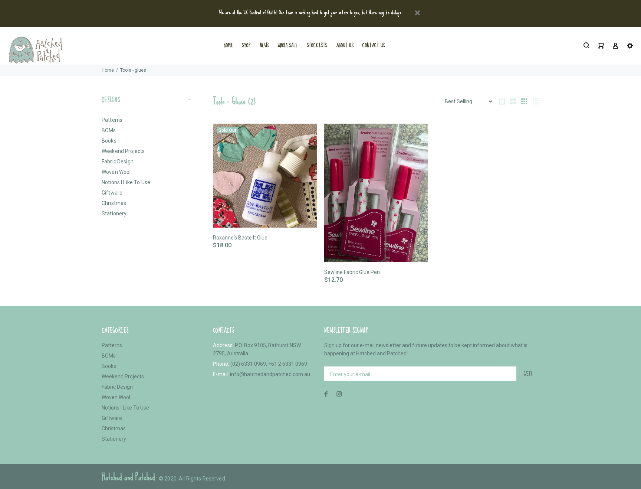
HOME (228, 45)
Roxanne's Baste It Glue (240, 238)
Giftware (112, 193)
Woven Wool (116, 172)
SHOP (246, 45)
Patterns (112, 120)
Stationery (114, 213)
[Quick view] (304, 135)
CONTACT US (373, 45)
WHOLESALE (288, 45)
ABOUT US (345, 45)
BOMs (109, 130)
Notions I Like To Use (126, 182)
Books (109, 141)
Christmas (114, 203)
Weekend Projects (123, 151)
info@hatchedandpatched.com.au (270, 374)
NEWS (264, 45)
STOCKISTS (317, 45)
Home (108, 70)
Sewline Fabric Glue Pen (352, 272)
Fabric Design (118, 161)
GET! (528, 374)
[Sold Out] (265, 175)
